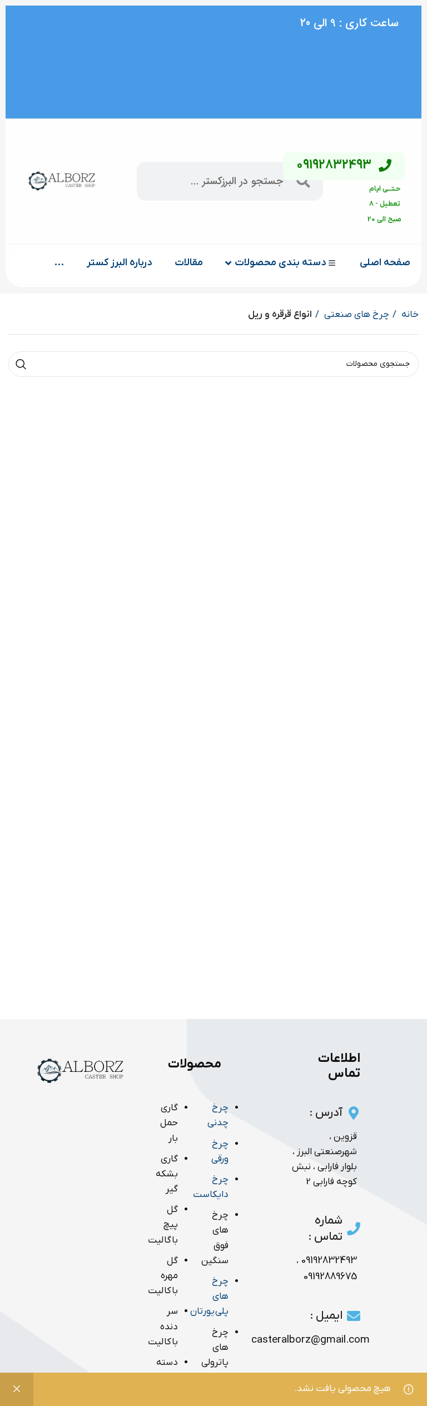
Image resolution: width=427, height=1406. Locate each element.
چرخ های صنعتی (355, 315)
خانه (409, 315)
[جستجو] (21, 364)
